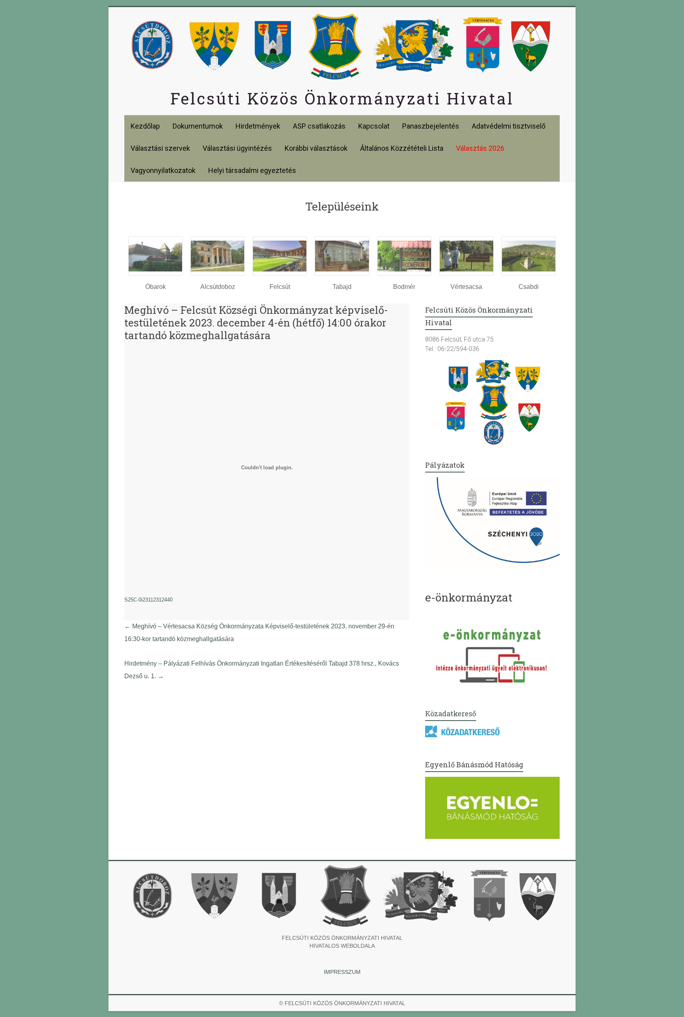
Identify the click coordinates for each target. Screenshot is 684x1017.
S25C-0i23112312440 (148, 600)
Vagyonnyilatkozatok (163, 170)
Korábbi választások (316, 148)
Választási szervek (160, 148)
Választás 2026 (480, 148)
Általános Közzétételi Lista (401, 148)
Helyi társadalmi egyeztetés (252, 170)
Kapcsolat (374, 126)
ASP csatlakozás (319, 126)
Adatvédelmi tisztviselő (508, 126)
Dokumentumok (198, 126)
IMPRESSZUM (342, 972)
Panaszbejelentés (430, 126)
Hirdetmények (258, 126)
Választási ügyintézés (237, 148)
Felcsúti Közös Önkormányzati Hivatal (342, 98)
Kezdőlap (145, 126)
